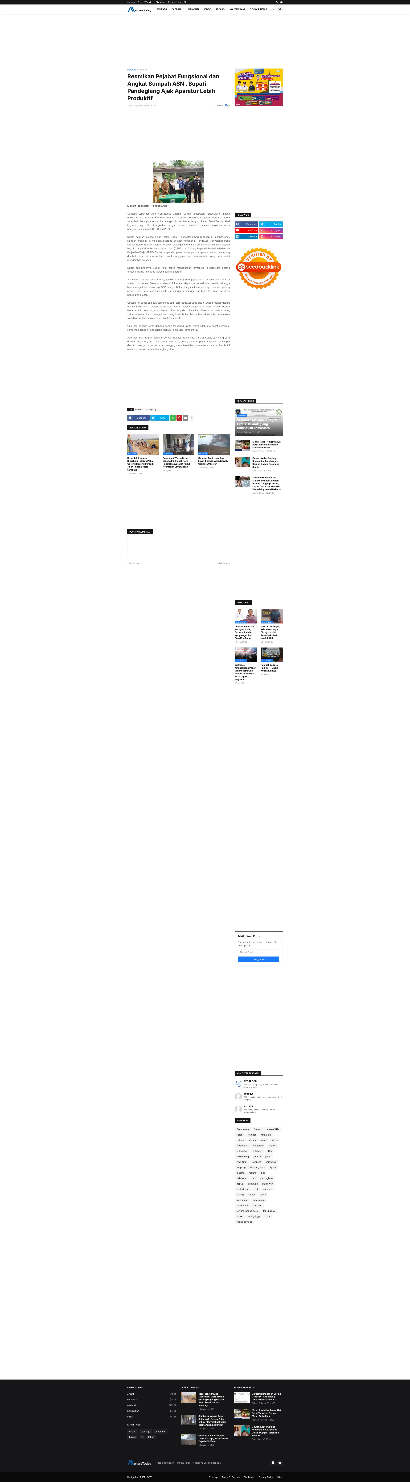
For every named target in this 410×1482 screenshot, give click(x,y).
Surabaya (242, 1145)
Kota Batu (266, 1134)
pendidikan (151, 1410)
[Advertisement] (205, 41)
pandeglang (151, 409)
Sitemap (131, 2)
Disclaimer (160, 2)
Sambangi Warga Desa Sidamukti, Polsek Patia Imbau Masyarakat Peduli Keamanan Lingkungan (176, 462)
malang (253, 1172)
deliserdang (243, 1156)
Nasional (194, 9)
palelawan (242, 1178)
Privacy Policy (174, 2)
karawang (271, 1161)
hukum (132, 1437)
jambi (268, 1156)
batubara (257, 1151)
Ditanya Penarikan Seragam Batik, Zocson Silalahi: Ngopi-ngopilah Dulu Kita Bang (244, 632)
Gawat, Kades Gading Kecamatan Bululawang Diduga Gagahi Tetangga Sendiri (265, 462)
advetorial (160, 1431)
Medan (252, 1140)
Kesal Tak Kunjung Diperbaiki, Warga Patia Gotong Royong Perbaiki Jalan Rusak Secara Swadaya (140, 464)
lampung (241, 1167)
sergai (251, 1194)
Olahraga (145, 1431)
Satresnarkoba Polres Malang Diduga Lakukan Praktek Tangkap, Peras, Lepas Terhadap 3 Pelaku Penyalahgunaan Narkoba (266, 483)
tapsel (240, 1216)
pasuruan (253, 1183)
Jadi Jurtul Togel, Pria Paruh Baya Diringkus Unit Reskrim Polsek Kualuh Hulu (270, 632)
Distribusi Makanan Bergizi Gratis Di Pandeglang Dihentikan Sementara (266, 1396)
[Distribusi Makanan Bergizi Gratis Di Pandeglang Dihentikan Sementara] (242, 1397)
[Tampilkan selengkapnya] (191, 418)
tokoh (151, 1437)
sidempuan (242, 1200)
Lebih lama (222, 563)
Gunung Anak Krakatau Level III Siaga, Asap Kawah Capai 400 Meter (213, 461)
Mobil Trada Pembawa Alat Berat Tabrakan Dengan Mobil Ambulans (266, 444)
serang (240, 1194)
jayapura (256, 1161)
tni (142, 1437)
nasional (151, 1405)
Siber (186, 2)
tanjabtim (257, 1205)
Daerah (176, 9)
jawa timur (242, 1161)
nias (263, 1172)
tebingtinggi (254, 1216)
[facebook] (277, 2)
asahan (272, 1145)
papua (240, 1183)
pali (253, 1178)
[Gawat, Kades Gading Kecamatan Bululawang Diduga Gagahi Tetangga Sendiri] (242, 462)
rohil (256, 1189)
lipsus (273, 1167)
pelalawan (267, 1183)
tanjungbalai (269, 1210)
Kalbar (240, 1134)
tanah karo (242, 1205)
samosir (267, 1189)
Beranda (161, 9)
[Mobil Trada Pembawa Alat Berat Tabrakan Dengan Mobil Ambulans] (242, 445)
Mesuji (263, 1140)
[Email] (185, 418)
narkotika (151, 1399)
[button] (272, 9)
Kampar (252, 1134)
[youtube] (281, 2)
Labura (240, 1140)
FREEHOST (146, 1477)
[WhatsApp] (173, 418)
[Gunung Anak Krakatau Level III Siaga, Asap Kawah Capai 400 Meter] (188, 1439)
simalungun (259, 1200)
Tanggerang (257, 1145)
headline (143, 70)
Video (207, 9)
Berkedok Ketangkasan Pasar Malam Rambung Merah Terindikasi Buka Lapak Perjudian (245, 672)
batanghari (242, 1151)
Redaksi (220, 9)
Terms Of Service (145, 2)
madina (240, 1172)
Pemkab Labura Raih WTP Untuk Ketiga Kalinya (269, 668)
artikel (151, 1393)
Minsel (275, 1140)
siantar (262, 1194)
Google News (258, 9)
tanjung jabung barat (247, 1210)
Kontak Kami (237, 9)
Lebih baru (134, 563)
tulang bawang (244, 1221)
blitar (269, 1151)
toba (267, 1216)
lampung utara (258, 1167)
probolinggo (243, 1189)
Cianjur (257, 1129)
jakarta (257, 1156)
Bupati (132, 1431)
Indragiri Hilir (272, 1129)
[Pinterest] (179, 418)
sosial (151, 1416)
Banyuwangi (243, 1129)
